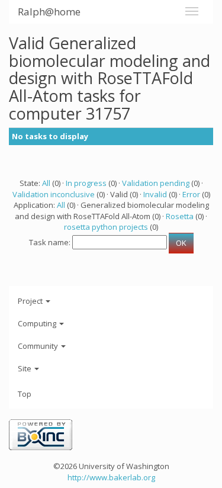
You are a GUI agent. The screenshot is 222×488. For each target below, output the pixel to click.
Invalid (155, 194)
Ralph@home (49, 11)
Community (39, 346)
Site (25, 368)
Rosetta (180, 216)
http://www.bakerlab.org (111, 477)
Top (24, 394)
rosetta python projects (106, 226)
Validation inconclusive (53, 194)
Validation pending (155, 183)
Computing (38, 323)
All (46, 183)
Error (191, 194)
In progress (86, 183)
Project (31, 301)
